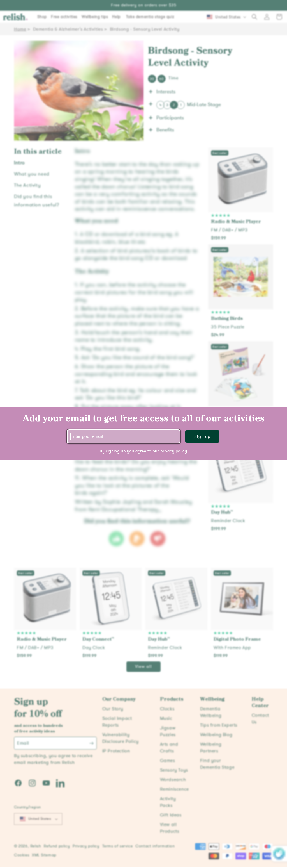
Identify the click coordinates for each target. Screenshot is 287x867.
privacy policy (173, 451)
